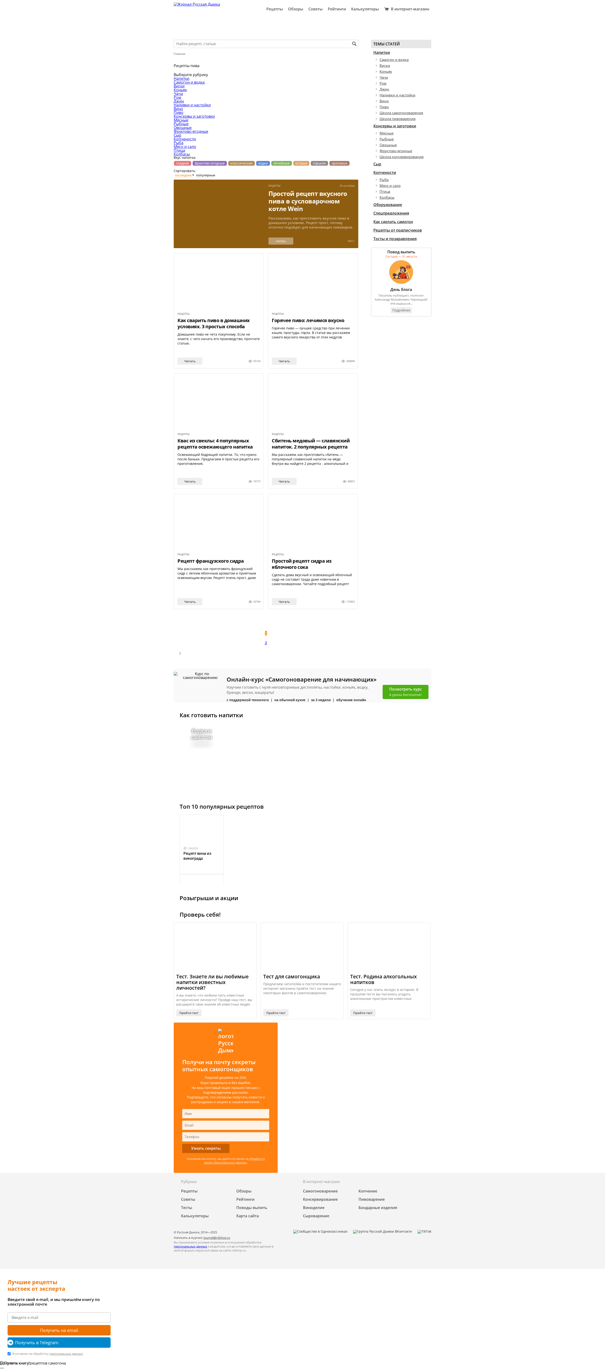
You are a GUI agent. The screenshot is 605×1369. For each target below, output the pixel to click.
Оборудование (387, 204)
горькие (319, 163)
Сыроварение (316, 1215)
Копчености (185, 139)
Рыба (178, 142)
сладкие (182, 163)
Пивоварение (372, 1199)
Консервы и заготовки (194, 116)
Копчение (368, 1191)
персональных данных (190, 1246)
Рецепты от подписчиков (397, 230)
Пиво (178, 112)
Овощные (183, 127)
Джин (179, 101)
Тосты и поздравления (395, 238)
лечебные (281, 163)
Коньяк (180, 89)
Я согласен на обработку (47, 1354)
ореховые (339, 163)
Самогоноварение (320, 1191)
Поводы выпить (251, 1207)
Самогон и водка (189, 82)
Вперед (180, 653)
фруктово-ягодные (210, 163)
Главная (179, 54)
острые (301, 163)
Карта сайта (247, 1215)
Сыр (177, 135)
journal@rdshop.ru (216, 1237)
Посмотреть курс (405, 692)
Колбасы (182, 154)
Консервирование (320, 1199)
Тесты (186, 1207)
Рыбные (181, 123)
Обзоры (295, 9)
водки (263, 163)
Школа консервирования (402, 156)
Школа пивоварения (397, 118)
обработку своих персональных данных (234, 1161)
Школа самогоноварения (401, 112)
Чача (178, 93)
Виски (179, 86)
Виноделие (313, 1207)
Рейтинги (337, 9)
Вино (178, 108)
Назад (180, 623)
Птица (179, 150)
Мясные (181, 120)
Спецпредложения (391, 213)
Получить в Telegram (36, 1342)
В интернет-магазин (410, 9)
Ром (177, 97)
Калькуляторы (365, 9)
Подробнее (401, 310)
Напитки (181, 78)
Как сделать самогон (393, 221)
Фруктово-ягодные (191, 131)
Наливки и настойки (192, 105)
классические (241, 163)
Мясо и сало (185, 146)
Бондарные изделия (378, 1207)
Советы (315, 9)
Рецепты (274, 9)
